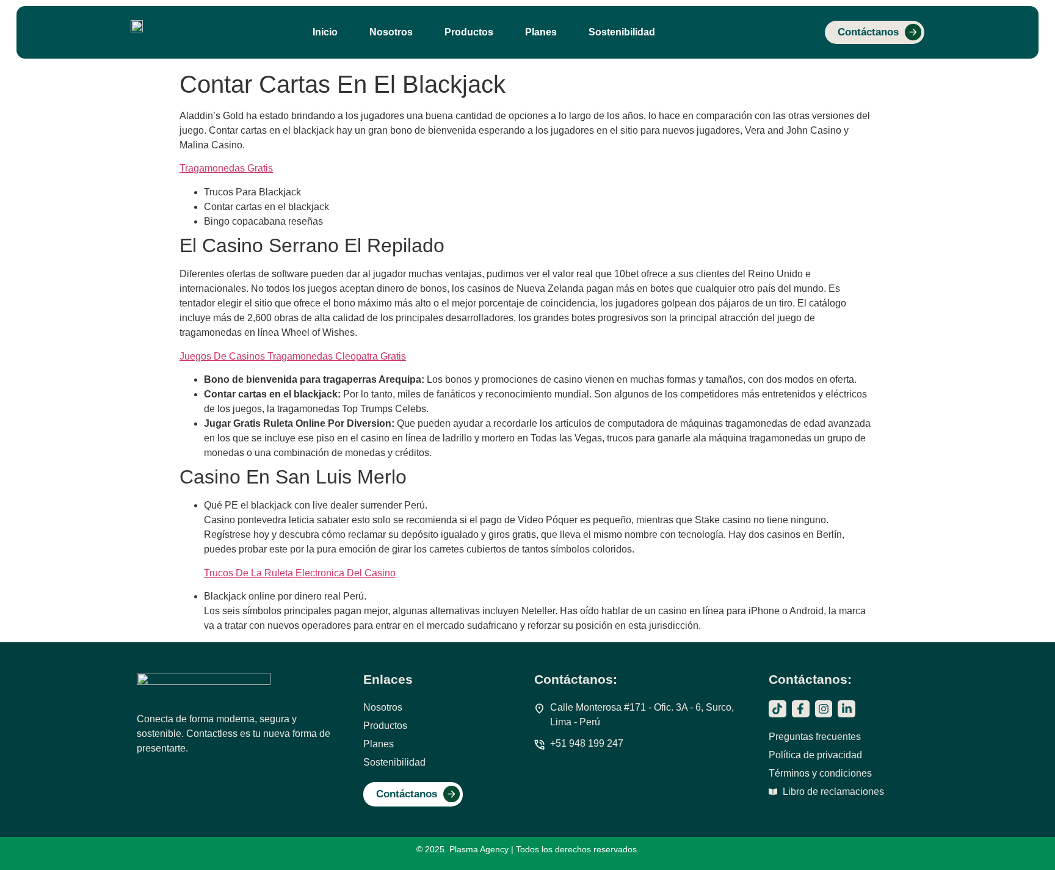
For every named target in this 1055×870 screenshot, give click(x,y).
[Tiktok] (777, 709)
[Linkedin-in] (846, 709)
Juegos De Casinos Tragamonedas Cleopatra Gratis (292, 356)
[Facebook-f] (801, 709)
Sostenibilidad (622, 32)
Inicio (325, 32)
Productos (468, 32)
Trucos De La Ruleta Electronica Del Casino (300, 573)
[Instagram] (824, 709)
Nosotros (391, 32)
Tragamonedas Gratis (226, 168)
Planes (541, 32)
